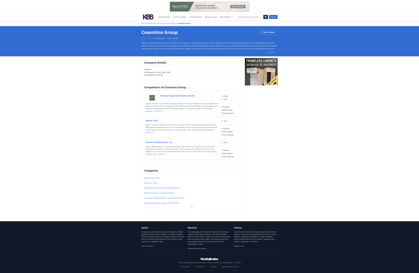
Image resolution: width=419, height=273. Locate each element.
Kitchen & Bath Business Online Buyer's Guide (158, 23)
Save (225, 99)
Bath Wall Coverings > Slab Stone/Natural (159, 193)
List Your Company (180, 17)
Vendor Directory (164, 17)
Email (226, 96)
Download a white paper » (197, 248)
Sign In (273, 17)
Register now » (239, 246)
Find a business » (147, 246)
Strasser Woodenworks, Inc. (159, 142)
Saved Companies (195, 17)
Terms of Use (200, 267)
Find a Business (225, 17)
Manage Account (211, 17)
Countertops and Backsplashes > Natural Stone (161, 203)
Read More (158, 111)
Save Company (269, 32)
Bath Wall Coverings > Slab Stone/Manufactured (161, 188)
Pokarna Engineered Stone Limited (177, 95)
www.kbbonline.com (229, 267)
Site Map (213, 267)
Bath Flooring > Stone (152, 178)
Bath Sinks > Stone (151, 183)
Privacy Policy (185, 267)
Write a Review (173, 38)
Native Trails (152, 120)
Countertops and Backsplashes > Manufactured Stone (164, 198)
